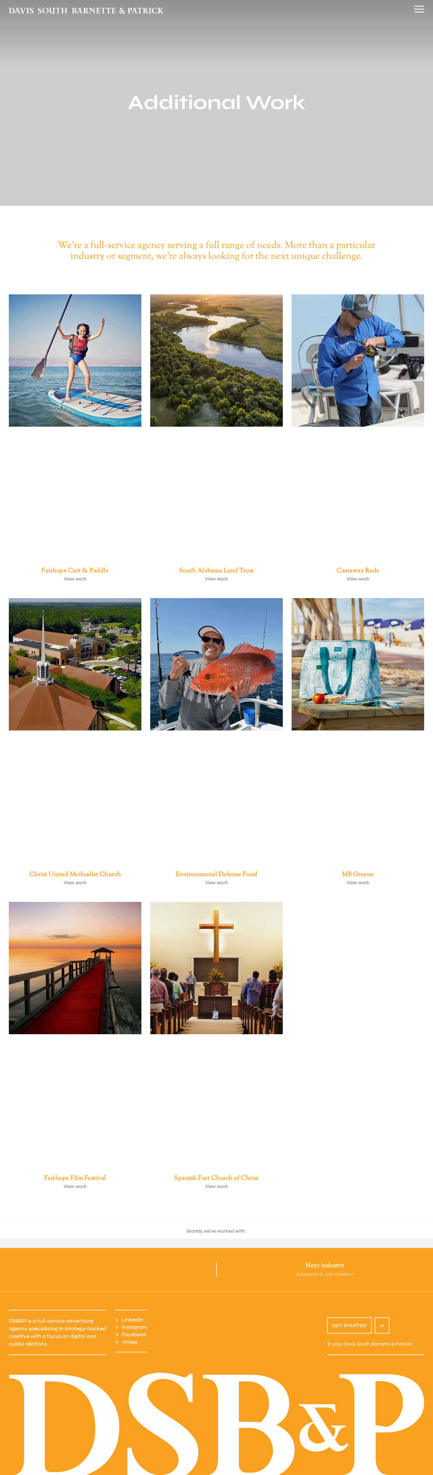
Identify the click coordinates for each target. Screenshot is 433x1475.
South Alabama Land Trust (216, 570)
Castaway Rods (358, 570)
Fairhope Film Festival (75, 1178)
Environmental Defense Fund (216, 874)
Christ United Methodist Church (75, 874)
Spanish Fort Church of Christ (216, 1178)
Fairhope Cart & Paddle (75, 570)
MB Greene (358, 874)
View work (75, 579)
